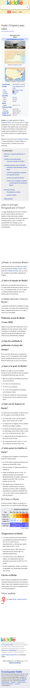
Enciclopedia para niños (8, 31)
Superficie (5, 95)
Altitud (4, 103)
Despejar (23, 7)
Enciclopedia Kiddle (7, 645)
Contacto (17, 684)
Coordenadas (6, 84)
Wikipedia (24, 679)
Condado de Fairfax (22, 139)
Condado (5, 94)
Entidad (4, 86)
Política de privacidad (7, 684)
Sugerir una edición (15, 663)
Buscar (27, 7)
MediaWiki (22, 680)
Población (5, 107)
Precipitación (5, 524)
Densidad (5, 111)
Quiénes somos (21, 682)
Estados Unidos (19, 90)
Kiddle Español (5, 682)
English (20, 12)
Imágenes (14, 12)
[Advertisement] (15, 18)
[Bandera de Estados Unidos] (13, 90)
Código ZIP (5, 113)
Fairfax (14, 94)
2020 (10, 107)
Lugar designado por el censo (15, 39)
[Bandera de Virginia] (13, 92)
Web (9, 12)
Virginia (20, 64)
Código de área (6, 115)
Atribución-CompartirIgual (8, 650)
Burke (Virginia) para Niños (9, 655)
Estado (5, 92)
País (4, 90)
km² (16, 97)
